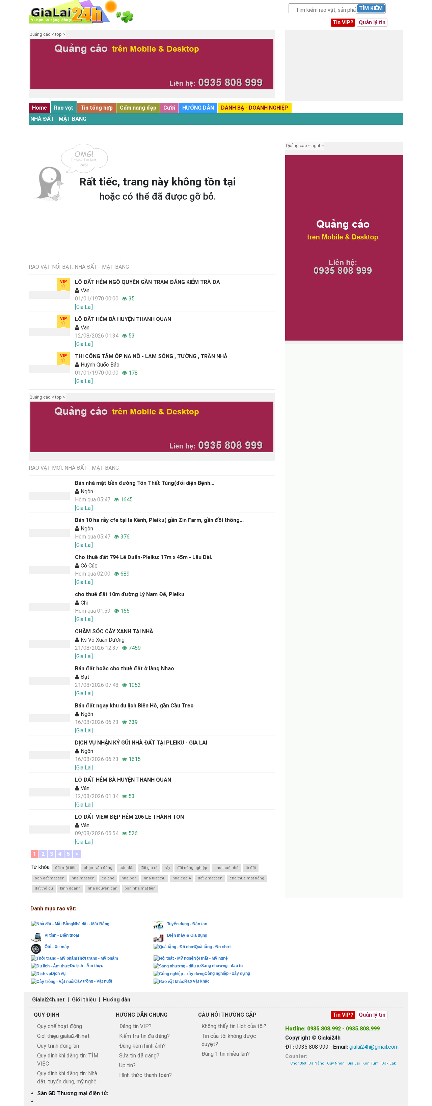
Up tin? (127, 1065)
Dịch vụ (58, 973)
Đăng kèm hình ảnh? (142, 1046)
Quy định (46, 1015)
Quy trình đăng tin (58, 1046)
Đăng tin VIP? (135, 1026)
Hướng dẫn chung (141, 1015)
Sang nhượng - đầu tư (222, 965)
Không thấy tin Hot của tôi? (233, 1026)
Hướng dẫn (116, 999)
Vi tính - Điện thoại (62, 935)
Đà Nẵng (316, 1063)
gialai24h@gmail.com (374, 1047)
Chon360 (298, 1063)
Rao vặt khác (197, 981)
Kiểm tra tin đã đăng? (144, 1036)
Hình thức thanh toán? (145, 1075)
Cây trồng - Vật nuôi (93, 981)
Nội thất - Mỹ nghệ (210, 958)
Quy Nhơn (336, 1063)
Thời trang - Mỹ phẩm (97, 958)
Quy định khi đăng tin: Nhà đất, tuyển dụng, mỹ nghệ (67, 1077)
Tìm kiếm (371, 8)
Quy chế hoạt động (59, 1026)
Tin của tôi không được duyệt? (228, 1040)
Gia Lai (353, 1063)
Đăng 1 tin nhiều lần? (225, 1054)
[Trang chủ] (88, 12)
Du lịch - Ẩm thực (86, 965)
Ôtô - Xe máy (57, 946)
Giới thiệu (84, 999)
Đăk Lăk (388, 1063)
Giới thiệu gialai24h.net (63, 1036)
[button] (38, 69)
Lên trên (421, 1088)
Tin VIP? (342, 22)
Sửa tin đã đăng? (139, 1055)
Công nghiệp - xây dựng (227, 973)
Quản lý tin (372, 22)
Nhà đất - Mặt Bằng (58, 119)
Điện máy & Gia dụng (187, 935)
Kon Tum (370, 1063)
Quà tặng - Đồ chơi (213, 946)
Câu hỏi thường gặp (227, 1015)
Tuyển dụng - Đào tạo (187, 924)
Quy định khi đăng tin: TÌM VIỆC (67, 1059)
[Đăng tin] (404, 1088)
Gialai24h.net (48, 999)
